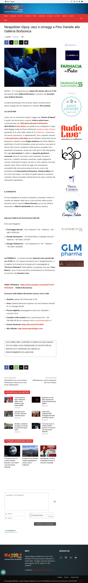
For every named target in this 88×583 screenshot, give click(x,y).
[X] (77, 1)
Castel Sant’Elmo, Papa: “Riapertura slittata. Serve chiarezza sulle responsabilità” (19, 401)
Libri (6, 455)
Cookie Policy (74, 577)
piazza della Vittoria (47, 129)
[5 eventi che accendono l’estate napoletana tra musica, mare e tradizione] (30, 451)
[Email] (21, 42)
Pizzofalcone (39, 132)
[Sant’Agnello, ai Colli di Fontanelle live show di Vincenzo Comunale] (48, 451)
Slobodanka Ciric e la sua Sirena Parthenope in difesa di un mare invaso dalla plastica (15, 382)
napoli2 (8, 37)
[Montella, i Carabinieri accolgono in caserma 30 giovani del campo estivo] (8, 426)
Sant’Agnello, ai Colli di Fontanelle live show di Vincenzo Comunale (47, 461)
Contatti (59, 577)
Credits (80, 581)
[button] (81, 18)
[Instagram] (74, 1)
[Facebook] (71, 1)
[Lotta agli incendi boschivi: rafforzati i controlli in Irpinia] (8, 414)
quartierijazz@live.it (43, 320)
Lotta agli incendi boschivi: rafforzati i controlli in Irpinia (20, 413)
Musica (25, 455)
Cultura (43, 455)
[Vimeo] (79, 1)
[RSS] (71, 557)
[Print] (26, 42)
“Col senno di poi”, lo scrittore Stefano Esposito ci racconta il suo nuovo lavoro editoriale (48, 427)
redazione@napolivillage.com (43, 570)
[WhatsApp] (16, 42)
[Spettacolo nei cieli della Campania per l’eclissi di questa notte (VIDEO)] (36, 400)
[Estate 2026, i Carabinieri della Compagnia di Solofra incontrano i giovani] (36, 414)
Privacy (66, 577)
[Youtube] (82, 1)
